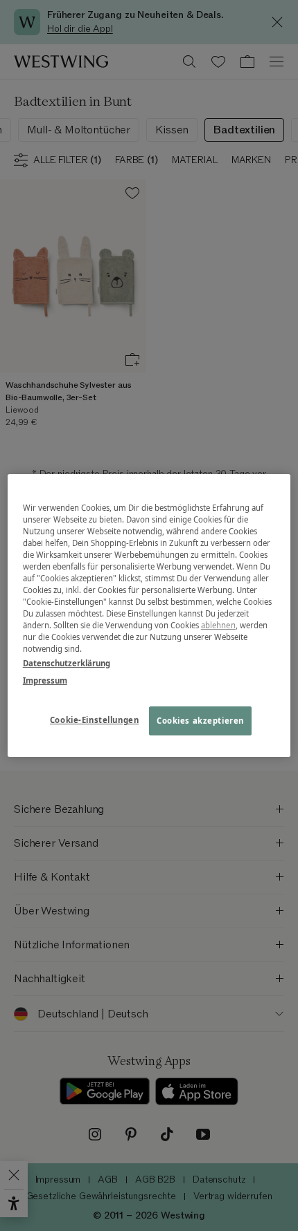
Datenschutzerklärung (66, 663)
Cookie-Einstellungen (94, 720)
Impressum (45, 680)
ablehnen (218, 625)
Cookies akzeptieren (200, 721)
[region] (149, 616)
